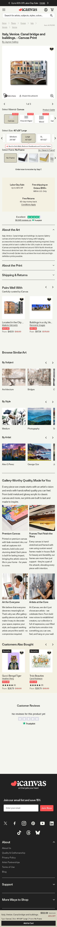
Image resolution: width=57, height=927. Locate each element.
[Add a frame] (9, 95)
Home (4, 23)
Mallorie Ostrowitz (10, 325)
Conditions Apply (28, 204)
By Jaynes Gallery (10, 42)
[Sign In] (46, 10)
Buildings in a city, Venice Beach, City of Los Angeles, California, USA (41, 322)
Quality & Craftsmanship (13, 853)
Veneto (4, 27)
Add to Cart (29, 923)
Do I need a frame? (46, 150)
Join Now (47, 808)
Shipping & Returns (14, 275)
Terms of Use (8, 867)
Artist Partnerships (11, 862)
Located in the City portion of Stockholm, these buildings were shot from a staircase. (13, 322)
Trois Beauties (37, 675)
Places (13, 23)
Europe (23, 23)
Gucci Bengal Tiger (11, 675)
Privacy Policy (9, 857)
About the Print (12, 265)
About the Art (11, 230)
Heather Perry (8, 678)
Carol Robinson (36, 678)
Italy (32, 23)
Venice (14, 27)
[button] (11, 118)
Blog (4, 871)
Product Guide (49, 110)
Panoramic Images (37, 325)
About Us (6, 848)
